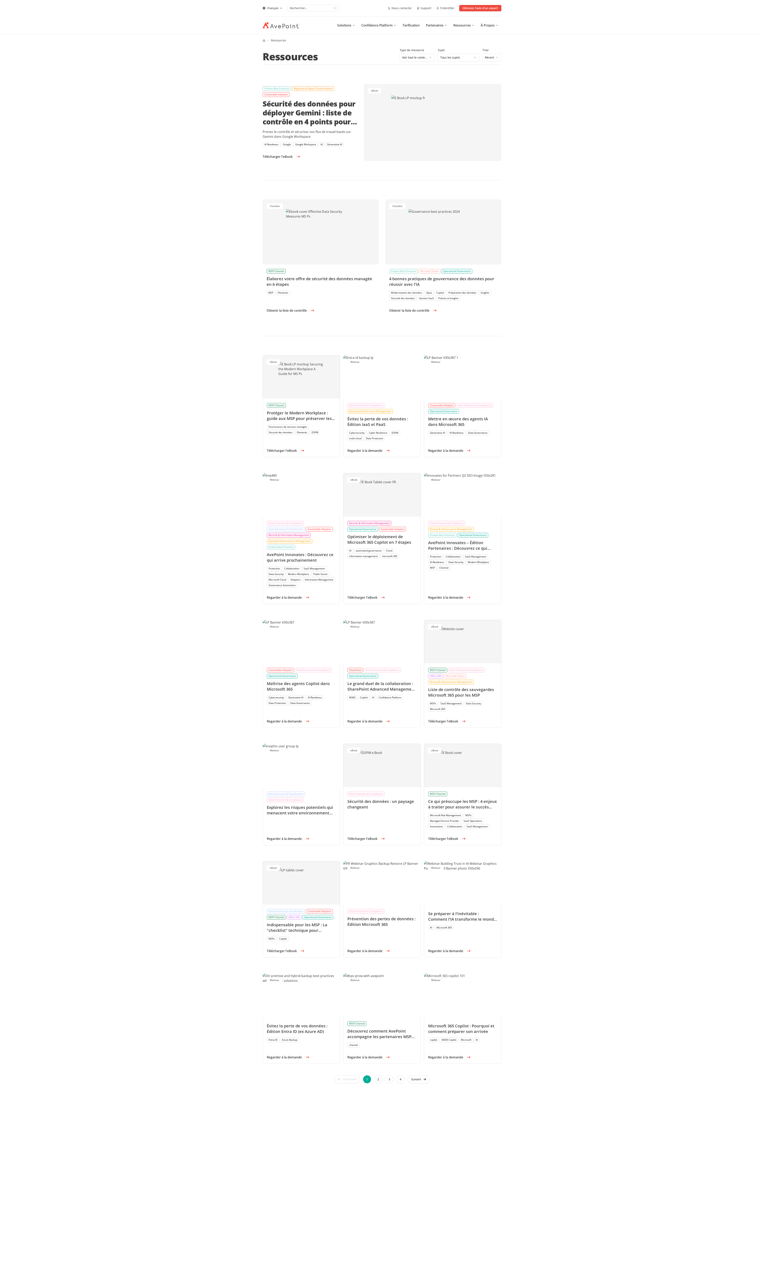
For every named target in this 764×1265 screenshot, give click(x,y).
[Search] (335, 8)
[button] (419, 1079)
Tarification (411, 25)
